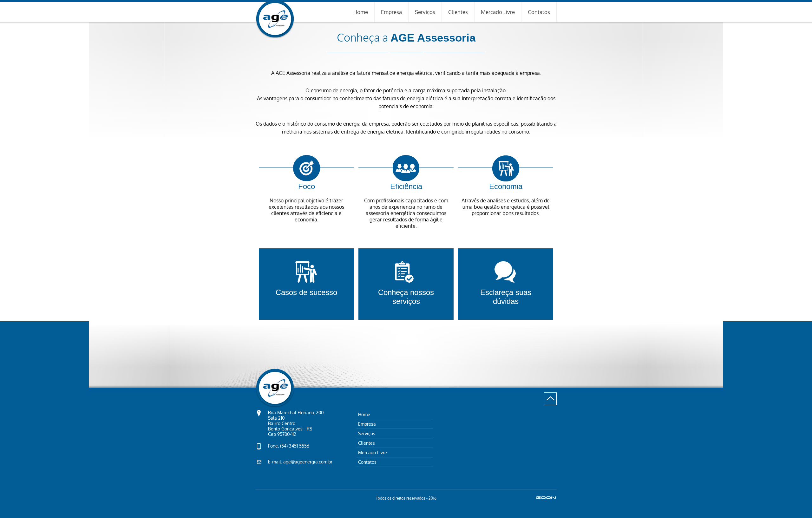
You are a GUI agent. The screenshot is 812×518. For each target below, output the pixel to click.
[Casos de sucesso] (307, 251)
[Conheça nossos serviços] (406, 251)
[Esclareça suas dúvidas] (505, 251)
